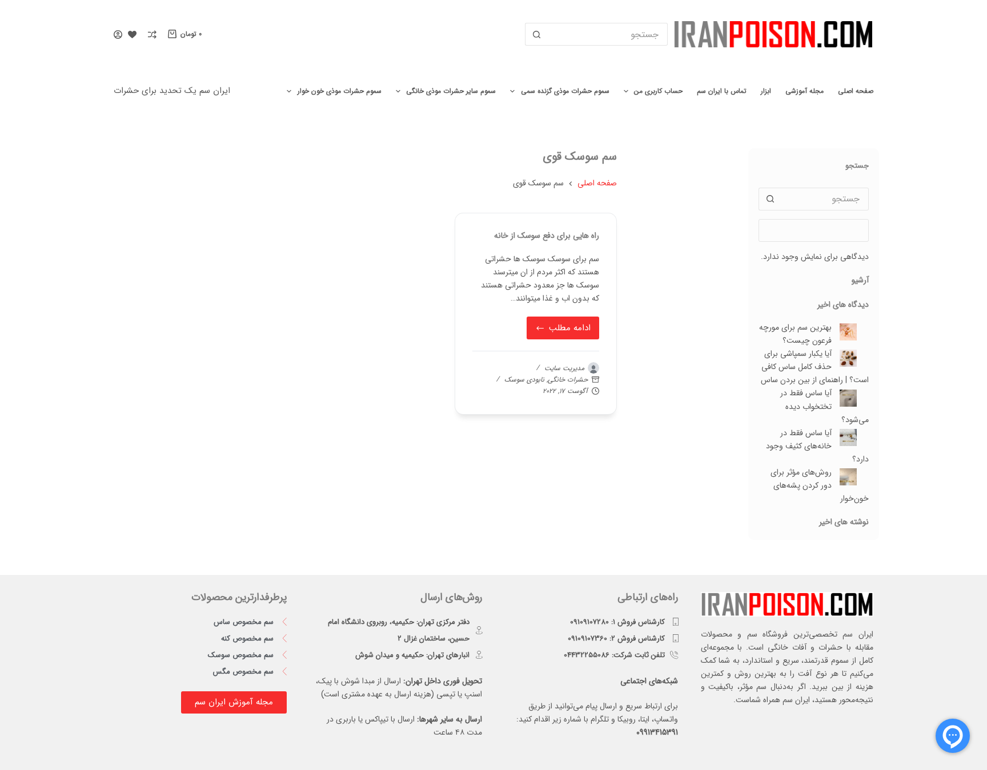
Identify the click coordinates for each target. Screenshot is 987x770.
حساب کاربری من (658, 91)
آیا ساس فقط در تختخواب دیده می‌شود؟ (824, 406)
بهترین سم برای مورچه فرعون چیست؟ (795, 334)
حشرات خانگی (568, 379)
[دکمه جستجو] (536, 34)
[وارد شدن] (118, 34)
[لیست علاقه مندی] (132, 34)
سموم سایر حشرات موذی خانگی (451, 91)
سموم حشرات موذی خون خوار (340, 91)
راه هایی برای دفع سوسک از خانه (546, 235)
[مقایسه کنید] (152, 34)
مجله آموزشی (804, 91)
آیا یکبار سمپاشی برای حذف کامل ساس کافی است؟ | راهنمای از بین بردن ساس (815, 366)
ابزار (766, 91)
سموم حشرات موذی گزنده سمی (565, 91)
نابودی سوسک (524, 379)
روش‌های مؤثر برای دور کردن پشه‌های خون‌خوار (820, 485)
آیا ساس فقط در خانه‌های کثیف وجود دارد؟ (817, 446)
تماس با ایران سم (722, 91)
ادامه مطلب (564, 326)
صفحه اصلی (855, 91)
